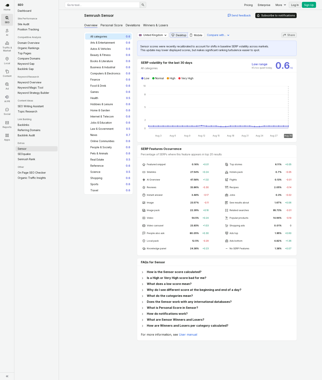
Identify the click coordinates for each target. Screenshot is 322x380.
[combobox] (102, 5)
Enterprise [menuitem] (264, 5)
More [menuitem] (279, 5)
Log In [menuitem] (295, 5)
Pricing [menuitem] (248, 5)
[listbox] (108, 113)
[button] (239, 15)
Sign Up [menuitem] (309, 5)
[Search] (143, 5)
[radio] (179, 35)
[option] (108, 36)
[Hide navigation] (7, 376)
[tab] (90, 25)
